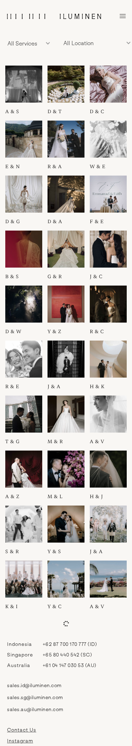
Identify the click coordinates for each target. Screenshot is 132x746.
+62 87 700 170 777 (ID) (70, 644)
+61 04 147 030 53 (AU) (69, 665)
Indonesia (19, 644)
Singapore (20, 655)
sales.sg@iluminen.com (35, 697)
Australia (18, 665)
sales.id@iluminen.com (34, 685)
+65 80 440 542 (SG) (67, 655)
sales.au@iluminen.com (35, 709)
